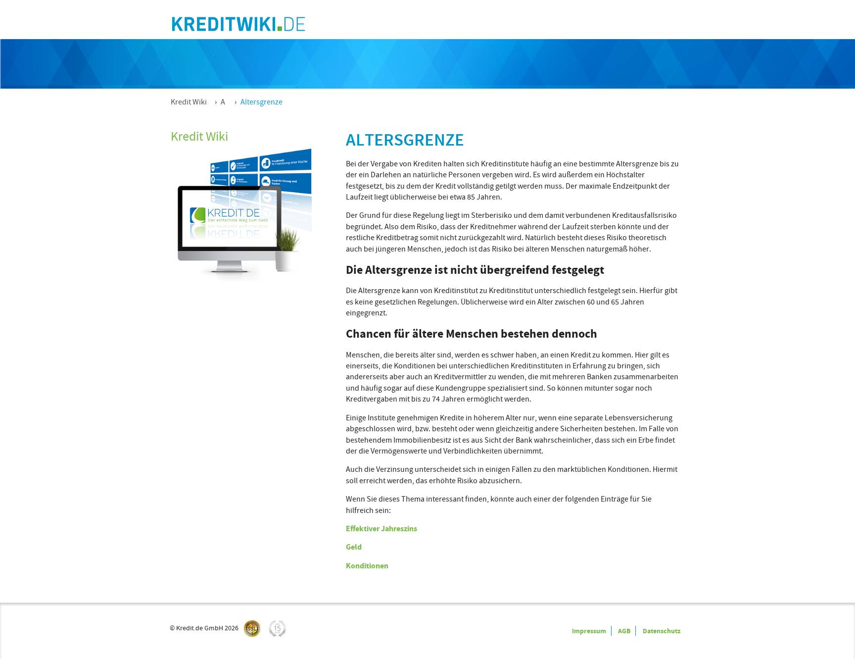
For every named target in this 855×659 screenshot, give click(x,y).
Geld (354, 547)
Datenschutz (661, 631)
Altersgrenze (261, 102)
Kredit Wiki (189, 102)
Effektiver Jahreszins (381, 528)
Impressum (589, 631)
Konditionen (367, 565)
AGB (624, 631)
